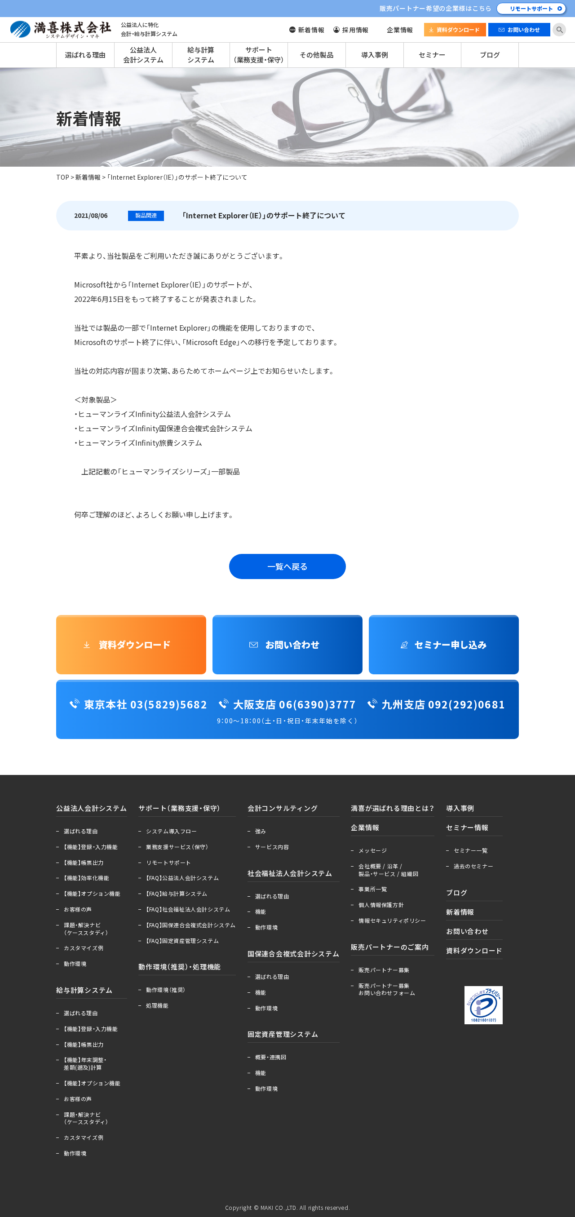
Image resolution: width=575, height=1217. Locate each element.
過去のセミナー (473, 866)
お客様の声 (78, 909)
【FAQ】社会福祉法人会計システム (188, 909)
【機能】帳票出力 (84, 863)
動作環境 (75, 964)
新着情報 (311, 29)
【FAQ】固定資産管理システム (182, 941)
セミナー (432, 55)
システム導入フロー (171, 831)
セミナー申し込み (451, 644)
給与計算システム (200, 55)
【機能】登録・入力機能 (91, 847)
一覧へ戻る (287, 566)
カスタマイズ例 (83, 948)
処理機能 (157, 1005)
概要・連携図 (271, 1057)
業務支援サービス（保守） (177, 847)
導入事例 (374, 55)
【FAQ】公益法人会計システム (182, 878)
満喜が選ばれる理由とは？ (392, 808)
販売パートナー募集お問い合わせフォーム (386, 989)
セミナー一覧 (471, 850)
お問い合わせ (524, 30)
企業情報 (400, 29)
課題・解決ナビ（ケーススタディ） (86, 929)
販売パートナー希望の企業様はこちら (436, 8)
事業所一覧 (372, 889)
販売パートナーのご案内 (390, 947)
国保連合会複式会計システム (294, 954)
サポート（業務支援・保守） (258, 55)
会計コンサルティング (283, 808)
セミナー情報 (467, 827)
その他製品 (316, 55)
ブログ (490, 55)
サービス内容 (272, 847)
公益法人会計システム (143, 55)
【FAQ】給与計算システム (177, 894)
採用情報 (355, 29)
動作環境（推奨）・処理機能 (179, 967)
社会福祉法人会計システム (290, 873)
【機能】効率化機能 (86, 878)
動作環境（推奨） (166, 990)
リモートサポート (531, 8)
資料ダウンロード (458, 30)
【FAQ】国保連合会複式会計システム (191, 925)
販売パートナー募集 (383, 970)
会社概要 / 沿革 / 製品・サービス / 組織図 (388, 870)
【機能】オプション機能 (92, 894)
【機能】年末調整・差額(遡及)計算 (85, 1063)
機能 (260, 911)
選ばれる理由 (85, 55)
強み (260, 831)
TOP (62, 177)
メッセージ (372, 850)
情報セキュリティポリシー (392, 920)
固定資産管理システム (283, 1034)
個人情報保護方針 (381, 905)
